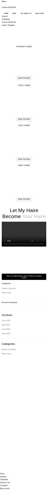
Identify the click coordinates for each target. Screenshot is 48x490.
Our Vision (5, 392)
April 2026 (6, 329)
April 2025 (6, 334)
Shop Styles (6, 376)
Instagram (5, 432)
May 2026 (6, 325)
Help (3, 420)
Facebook (5, 436)
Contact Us (6, 396)
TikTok (4, 440)
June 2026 (6, 321)
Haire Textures (7, 372)
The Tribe (5, 444)
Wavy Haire (6, 293)
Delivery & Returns (8, 416)
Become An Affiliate (9, 424)
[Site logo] (12, 4)
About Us (6, 384)
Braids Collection (9, 288)
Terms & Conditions (9, 412)
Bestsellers (6, 380)
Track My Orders (8, 408)
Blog (3, 400)
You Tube (5, 447)
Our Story (5, 388)
